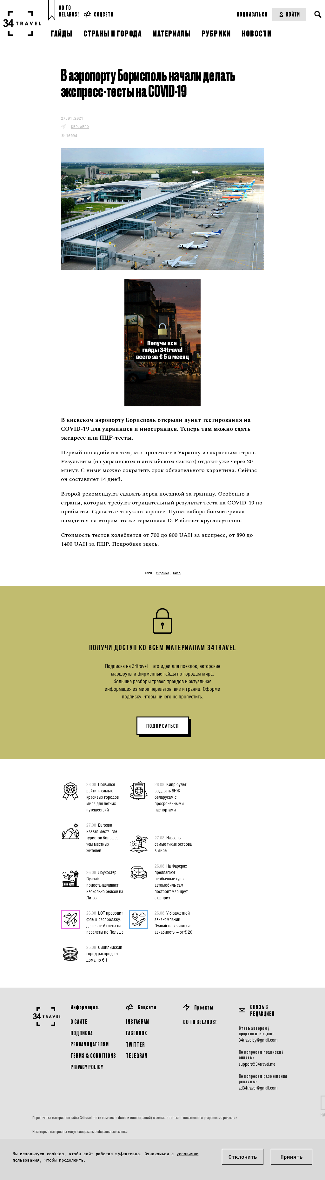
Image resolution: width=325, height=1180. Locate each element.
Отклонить (243, 1156)
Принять (292, 1156)
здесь (150, 544)
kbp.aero (80, 126)
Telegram (137, 1055)
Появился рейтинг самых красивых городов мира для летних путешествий (102, 797)
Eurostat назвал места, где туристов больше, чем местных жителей (101, 837)
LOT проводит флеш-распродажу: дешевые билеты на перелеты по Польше (104, 922)
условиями (187, 1153)
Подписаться (252, 14)
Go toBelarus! (69, 10)
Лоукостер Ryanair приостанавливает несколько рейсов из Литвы (104, 885)
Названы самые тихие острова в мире (173, 844)
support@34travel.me (257, 1064)
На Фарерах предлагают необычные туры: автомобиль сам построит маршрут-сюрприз (172, 881)
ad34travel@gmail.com (258, 1087)
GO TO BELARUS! (200, 1021)
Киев (177, 573)
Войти (293, 14)
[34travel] (22, 23)
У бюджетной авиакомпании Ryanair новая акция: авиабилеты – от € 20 (173, 922)
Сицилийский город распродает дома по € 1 (104, 953)
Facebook (136, 1033)
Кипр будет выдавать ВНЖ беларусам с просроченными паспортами (170, 797)
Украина (162, 573)
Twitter (135, 1044)
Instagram (137, 1021)
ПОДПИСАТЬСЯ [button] (162, 726)
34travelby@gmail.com (258, 1040)
